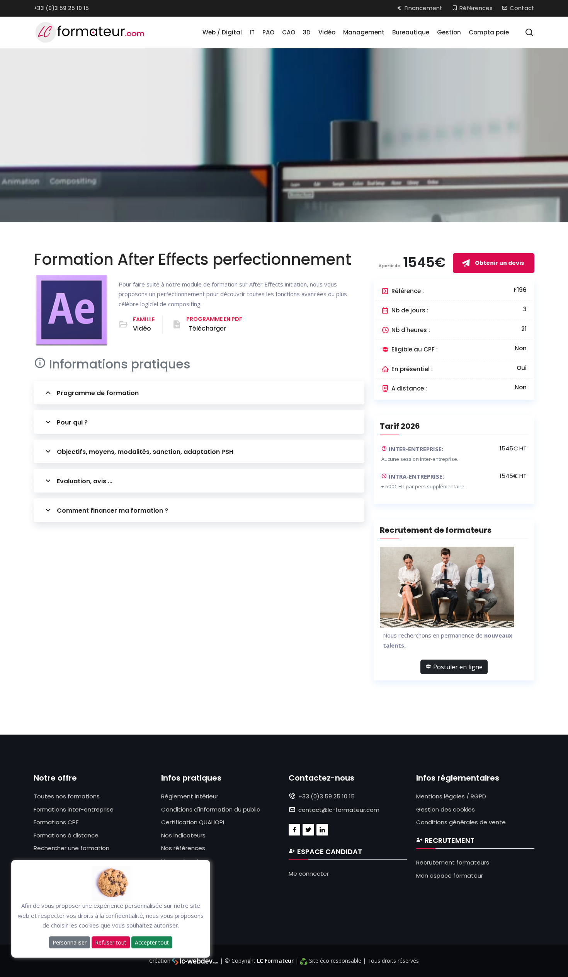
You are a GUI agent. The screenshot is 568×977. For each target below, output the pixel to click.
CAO (288, 32)
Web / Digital (222, 32)
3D (307, 32)
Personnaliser (70, 942)
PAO (268, 32)
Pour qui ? (72, 422)
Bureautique (410, 32)
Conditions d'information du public (210, 809)
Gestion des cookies (445, 809)
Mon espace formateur (449, 875)
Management (363, 32)
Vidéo (326, 32)
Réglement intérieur (189, 796)
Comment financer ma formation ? (112, 510)
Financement (423, 8)
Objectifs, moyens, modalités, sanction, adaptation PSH (145, 451)
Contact (522, 8)
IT (252, 32)
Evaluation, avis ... (84, 481)
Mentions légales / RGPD (451, 796)
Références (476, 8)
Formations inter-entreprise (74, 809)
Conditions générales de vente (461, 822)
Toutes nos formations (67, 796)
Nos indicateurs (183, 835)
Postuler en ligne (457, 667)
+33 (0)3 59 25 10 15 (61, 8)
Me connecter (309, 874)
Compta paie (489, 32)
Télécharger (207, 328)
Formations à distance (66, 835)
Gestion (449, 32)
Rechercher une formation (71, 848)
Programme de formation (98, 393)
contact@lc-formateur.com (338, 810)
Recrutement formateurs (452, 862)
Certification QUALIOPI (192, 822)
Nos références (183, 848)
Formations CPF (56, 822)
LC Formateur (275, 960)
